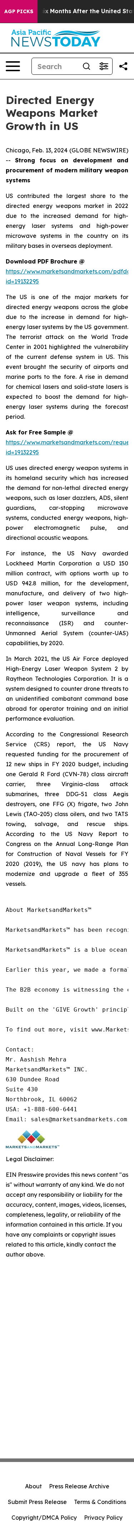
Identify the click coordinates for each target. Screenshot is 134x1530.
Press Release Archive (79, 1486)
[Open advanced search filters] (103, 66)
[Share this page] (123, 66)
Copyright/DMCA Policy (44, 1517)
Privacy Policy (103, 1517)
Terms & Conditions (100, 1501)
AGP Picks (18, 11)
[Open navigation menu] (13, 66)
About (33, 1486)
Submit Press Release (37, 1501)
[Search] (86, 66)
